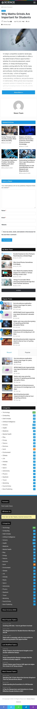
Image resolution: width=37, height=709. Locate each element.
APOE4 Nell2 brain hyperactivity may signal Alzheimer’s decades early (23, 314)
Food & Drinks (7, 486)
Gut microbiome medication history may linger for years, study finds (22, 305)
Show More (18, 92)
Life (4, 458)
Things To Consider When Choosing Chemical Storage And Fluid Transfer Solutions (23, 281)
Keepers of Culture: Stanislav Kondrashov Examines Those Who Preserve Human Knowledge (26, 140)
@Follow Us (6, 511)
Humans (9, 7)
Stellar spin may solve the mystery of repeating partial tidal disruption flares (24, 323)
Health (5, 428)
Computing (6, 415)
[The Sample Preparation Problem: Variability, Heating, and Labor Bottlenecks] (10, 153)
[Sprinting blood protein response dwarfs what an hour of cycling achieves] (7, 341)
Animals (5, 461)
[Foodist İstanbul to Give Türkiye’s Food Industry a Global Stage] (7, 256)
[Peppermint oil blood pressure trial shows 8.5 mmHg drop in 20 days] (7, 332)
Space (5, 467)
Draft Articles (7, 418)
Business (5, 446)
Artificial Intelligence (9, 421)
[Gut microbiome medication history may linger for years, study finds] (7, 305)
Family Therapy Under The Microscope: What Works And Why (9, 138)
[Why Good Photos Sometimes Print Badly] (7, 264)
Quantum (5, 477)
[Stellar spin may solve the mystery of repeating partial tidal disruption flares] (7, 323)
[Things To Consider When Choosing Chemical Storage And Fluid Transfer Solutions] (7, 282)
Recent (9, 352)
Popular (27, 352)
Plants (4, 464)
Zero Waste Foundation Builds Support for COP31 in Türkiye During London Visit (23, 272)
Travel (4, 480)
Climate (5, 455)
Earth (4, 449)
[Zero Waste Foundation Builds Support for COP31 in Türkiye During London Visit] (7, 273)
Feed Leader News (7, 506)
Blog (4, 437)
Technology (6, 412)
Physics (5, 474)
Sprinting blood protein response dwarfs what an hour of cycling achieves (24, 341)
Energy (5, 440)
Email (4, 217)
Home (4, 7)
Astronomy (6, 471)
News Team (7, 21)
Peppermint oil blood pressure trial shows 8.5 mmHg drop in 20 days (23, 332)
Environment (7, 452)
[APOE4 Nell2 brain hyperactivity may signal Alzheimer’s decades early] (7, 314)
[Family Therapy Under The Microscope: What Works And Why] (10, 130)
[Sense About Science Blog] (8, 2)
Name (4, 210)
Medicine (5, 431)
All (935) (18, 290)
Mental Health (7, 434)
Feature (5, 443)
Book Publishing (7, 489)
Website (4, 224)
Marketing (6, 483)
